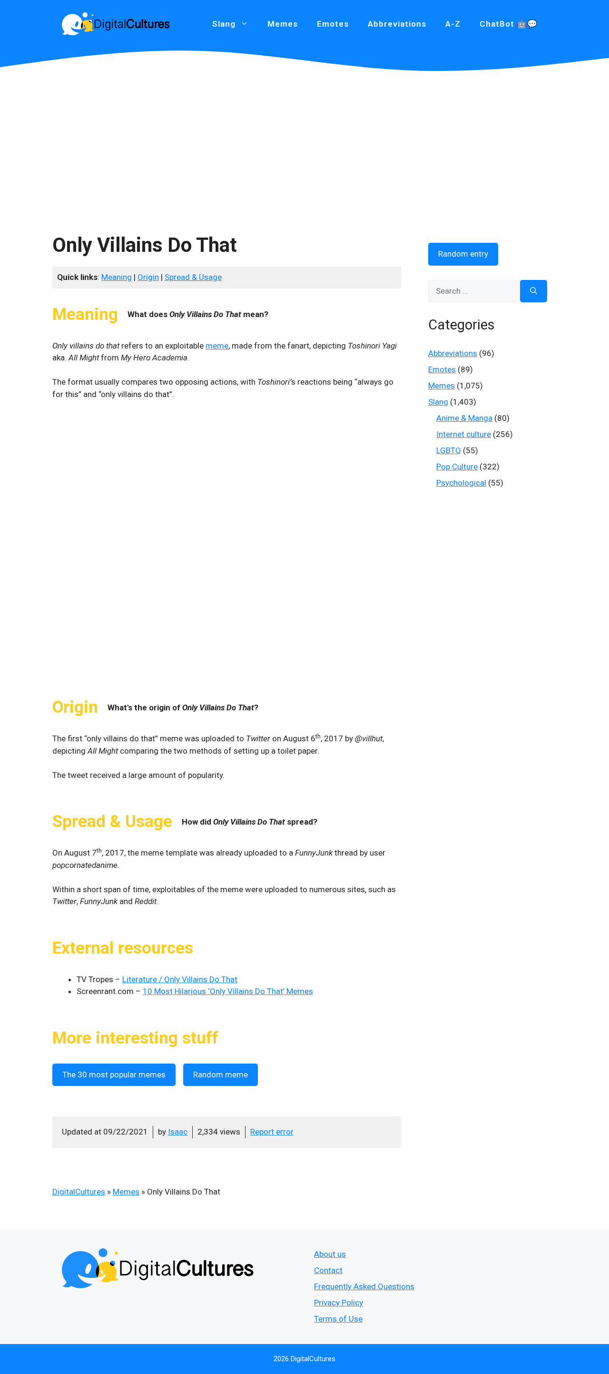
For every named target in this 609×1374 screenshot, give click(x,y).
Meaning (116, 277)
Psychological (461, 483)
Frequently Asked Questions (364, 1286)
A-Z (453, 24)
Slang (438, 402)
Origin (148, 277)
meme (217, 345)
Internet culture (463, 434)
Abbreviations (397, 24)
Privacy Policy (338, 1302)
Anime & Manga (464, 418)
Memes (282, 24)
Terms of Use (338, 1319)
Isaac (177, 1131)
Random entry (463, 254)
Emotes (333, 24)
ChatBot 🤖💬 (509, 24)
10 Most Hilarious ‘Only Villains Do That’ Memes (228, 991)
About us (330, 1254)
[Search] (533, 291)
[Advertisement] (304, 142)
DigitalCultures (78, 1191)
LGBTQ (448, 450)
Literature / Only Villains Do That (179, 979)
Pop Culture (457, 466)
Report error (272, 1131)
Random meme (220, 1074)
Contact (328, 1270)
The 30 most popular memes (114, 1074)
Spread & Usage (193, 277)
